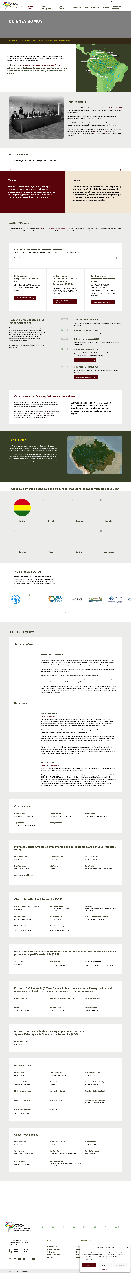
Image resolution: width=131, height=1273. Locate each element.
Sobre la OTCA (52, 1247)
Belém (94, 131)
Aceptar (89, 1265)
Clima (78, 1249)
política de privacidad (23, 1271)
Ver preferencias (121, 1265)
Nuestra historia (14, 41)
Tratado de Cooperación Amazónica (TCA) (40, 65)
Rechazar (105, 1265)
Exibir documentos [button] (21, 258)
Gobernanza (26, 41)
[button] (127, 1247)
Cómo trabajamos (54, 1255)
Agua (78, 1247)
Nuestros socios (51, 41)
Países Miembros (38, 41)
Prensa (50, 1257)
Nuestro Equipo (64, 41)
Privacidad (105, 1269)
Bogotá (105, 131)
